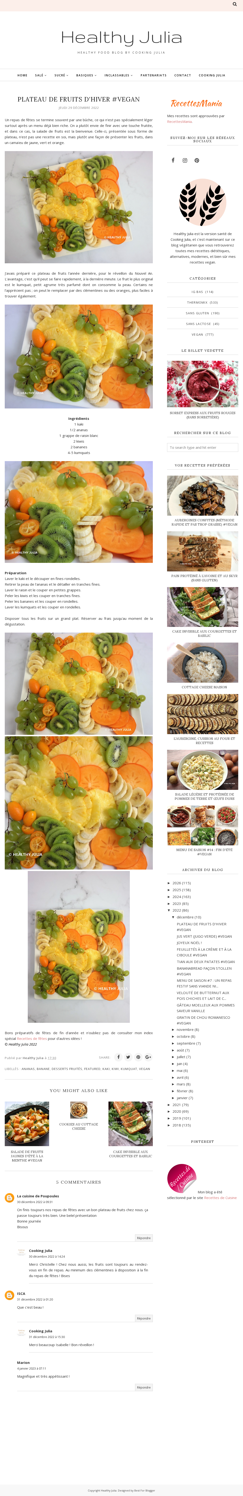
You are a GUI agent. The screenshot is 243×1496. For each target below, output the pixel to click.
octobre (183, 1036)
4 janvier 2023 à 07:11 (31, 1368)
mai (179, 1070)
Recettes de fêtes (32, 1038)
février (182, 1090)
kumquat (129, 1069)
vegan (144, 1069)
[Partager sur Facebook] (118, 1057)
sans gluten (197, 313)
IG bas (197, 292)
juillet (181, 1056)
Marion (23, 1362)
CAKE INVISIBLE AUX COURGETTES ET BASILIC (204, 633)
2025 (177, 889)
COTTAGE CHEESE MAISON (204, 687)
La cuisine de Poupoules (38, 1196)
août (180, 1050)
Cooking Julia (40, 1250)
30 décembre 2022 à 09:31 (35, 1202)
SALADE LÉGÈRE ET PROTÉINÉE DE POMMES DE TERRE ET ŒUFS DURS (204, 796)
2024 (177, 896)
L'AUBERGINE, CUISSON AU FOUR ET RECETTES (204, 740)
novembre (185, 1029)
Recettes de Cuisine (220, 1197)
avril (180, 1077)
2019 (177, 1118)
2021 (177, 1104)
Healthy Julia (122, 36)
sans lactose (198, 324)
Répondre (144, 1238)
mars (181, 1084)
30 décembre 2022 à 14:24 (47, 1257)
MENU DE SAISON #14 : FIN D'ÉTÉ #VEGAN (204, 852)
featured (92, 1069)
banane (43, 1069)
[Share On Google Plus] (148, 1057)
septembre (186, 1043)
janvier (182, 1097)
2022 (177, 910)
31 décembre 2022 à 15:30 (47, 1337)
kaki (106, 1069)
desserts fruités (67, 1069)
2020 (177, 1111)
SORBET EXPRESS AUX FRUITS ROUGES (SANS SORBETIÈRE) (202, 415)
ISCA (21, 1293)
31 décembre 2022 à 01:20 (35, 1299)
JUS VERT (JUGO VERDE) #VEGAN (204, 936)
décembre (185, 917)
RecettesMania (179, 121)
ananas (28, 1069)
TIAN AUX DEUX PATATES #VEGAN (206, 961)
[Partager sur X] (128, 1057)
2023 (177, 903)
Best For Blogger (144, 1490)
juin (179, 1063)
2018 (177, 1125)
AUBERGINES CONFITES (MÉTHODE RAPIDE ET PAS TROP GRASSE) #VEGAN (205, 522)
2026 (177, 882)
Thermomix (197, 302)
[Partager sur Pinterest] (138, 1057)
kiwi (115, 1069)
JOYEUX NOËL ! (189, 942)
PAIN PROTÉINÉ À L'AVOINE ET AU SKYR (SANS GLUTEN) (204, 578)
